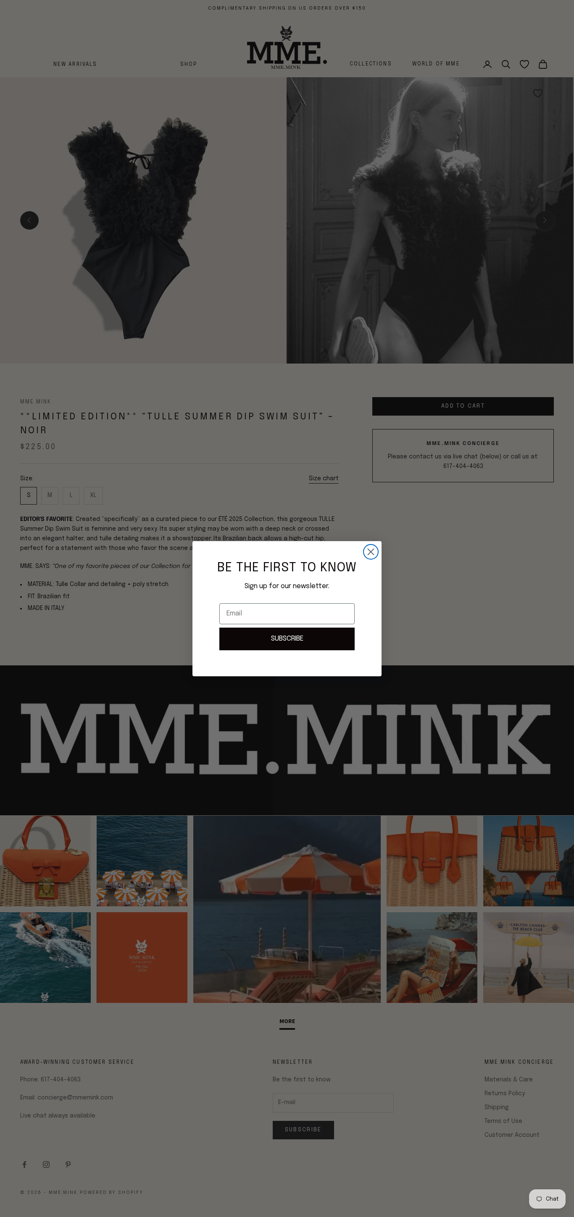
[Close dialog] (370, 551)
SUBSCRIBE (287, 638)
